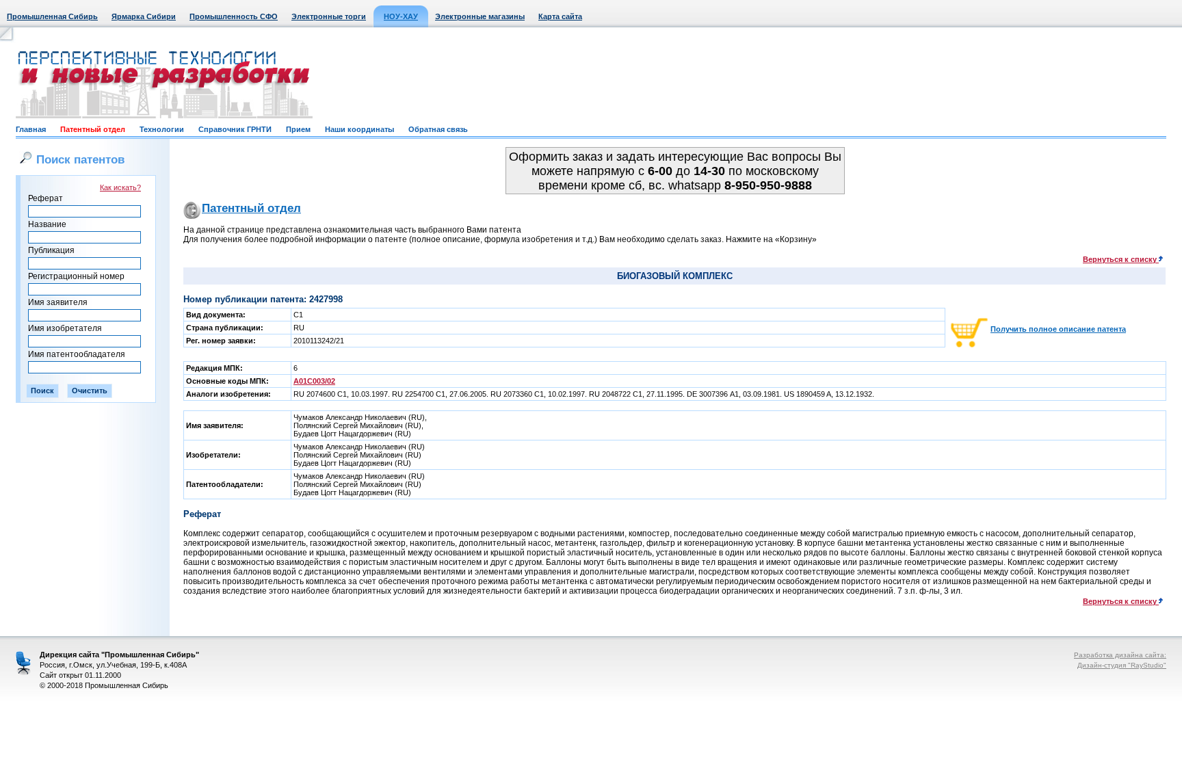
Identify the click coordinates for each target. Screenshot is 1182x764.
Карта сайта (560, 16)
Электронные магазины (480, 16)
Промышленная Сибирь (52, 16)
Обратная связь (438, 129)
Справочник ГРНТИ (235, 129)
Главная (31, 129)
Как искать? (120, 187)
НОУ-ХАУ (401, 16)
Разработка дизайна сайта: (1120, 655)
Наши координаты (359, 129)
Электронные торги (328, 16)
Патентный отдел (92, 129)
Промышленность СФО (233, 16)
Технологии (162, 129)
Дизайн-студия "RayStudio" (1121, 665)
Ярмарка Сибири (143, 16)
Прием (298, 129)
